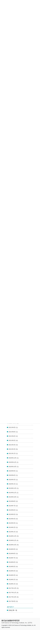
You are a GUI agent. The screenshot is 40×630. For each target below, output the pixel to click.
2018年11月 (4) (13, 540)
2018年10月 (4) (14, 545)
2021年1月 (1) (13, 453)
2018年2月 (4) (13, 579)
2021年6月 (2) (13, 436)
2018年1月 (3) (13, 584)
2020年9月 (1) (13, 471)
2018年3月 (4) (13, 575)
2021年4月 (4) (13, 445)
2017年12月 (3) (14, 588)
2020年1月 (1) (13, 484)
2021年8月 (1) (13, 432)
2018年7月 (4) (13, 558)
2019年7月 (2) (13, 506)
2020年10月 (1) (14, 466)
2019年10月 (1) (14, 497)
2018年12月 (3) (14, 536)
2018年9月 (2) (13, 549)
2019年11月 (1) (13, 492)
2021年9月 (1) (13, 427)
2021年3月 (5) (13, 449)
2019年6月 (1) (13, 510)
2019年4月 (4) (13, 519)
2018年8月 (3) (13, 553)
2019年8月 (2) (13, 501)
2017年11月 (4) (13, 592)
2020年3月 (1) (13, 479)
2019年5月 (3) (13, 514)
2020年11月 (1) (13, 462)
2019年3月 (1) (13, 523)
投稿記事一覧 (13, 610)
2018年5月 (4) (13, 566)
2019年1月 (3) (13, 532)
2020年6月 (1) (13, 475)
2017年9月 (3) (13, 601)
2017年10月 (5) (14, 597)
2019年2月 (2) (13, 527)
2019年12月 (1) (14, 488)
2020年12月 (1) (14, 458)
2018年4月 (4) (13, 571)
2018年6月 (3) (13, 562)
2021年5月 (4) (13, 440)
